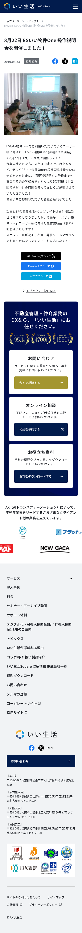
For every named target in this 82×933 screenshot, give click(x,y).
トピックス (15, 638)
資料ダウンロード (20, 675)
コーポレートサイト (22, 703)
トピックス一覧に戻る (41, 291)
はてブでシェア (39, 276)
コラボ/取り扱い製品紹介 (26, 656)
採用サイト (15, 712)
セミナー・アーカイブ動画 (27, 605)
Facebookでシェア (39, 266)
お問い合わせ (20, 761)
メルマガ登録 (17, 693)
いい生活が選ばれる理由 (25, 647)
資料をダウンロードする (35, 476)
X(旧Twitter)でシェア (39, 256)
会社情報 (12, 904)
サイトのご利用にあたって (24, 897)
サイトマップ (55, 897)
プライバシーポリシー (43, 904)
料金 (10, 596)
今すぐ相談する (29, 382)
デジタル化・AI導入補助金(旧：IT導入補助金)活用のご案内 (39, 627)
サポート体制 (17, 614)
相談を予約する (29, 429)
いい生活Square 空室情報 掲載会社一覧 (37, 666)
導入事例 (13, 587)
